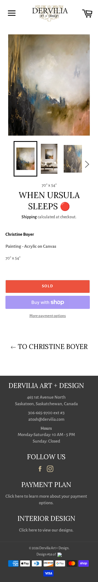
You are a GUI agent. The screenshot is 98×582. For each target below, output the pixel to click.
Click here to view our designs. (46, 530)
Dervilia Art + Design (54, 548)
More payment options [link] (47, 316)
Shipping (29, 217)
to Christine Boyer (52, 346)
